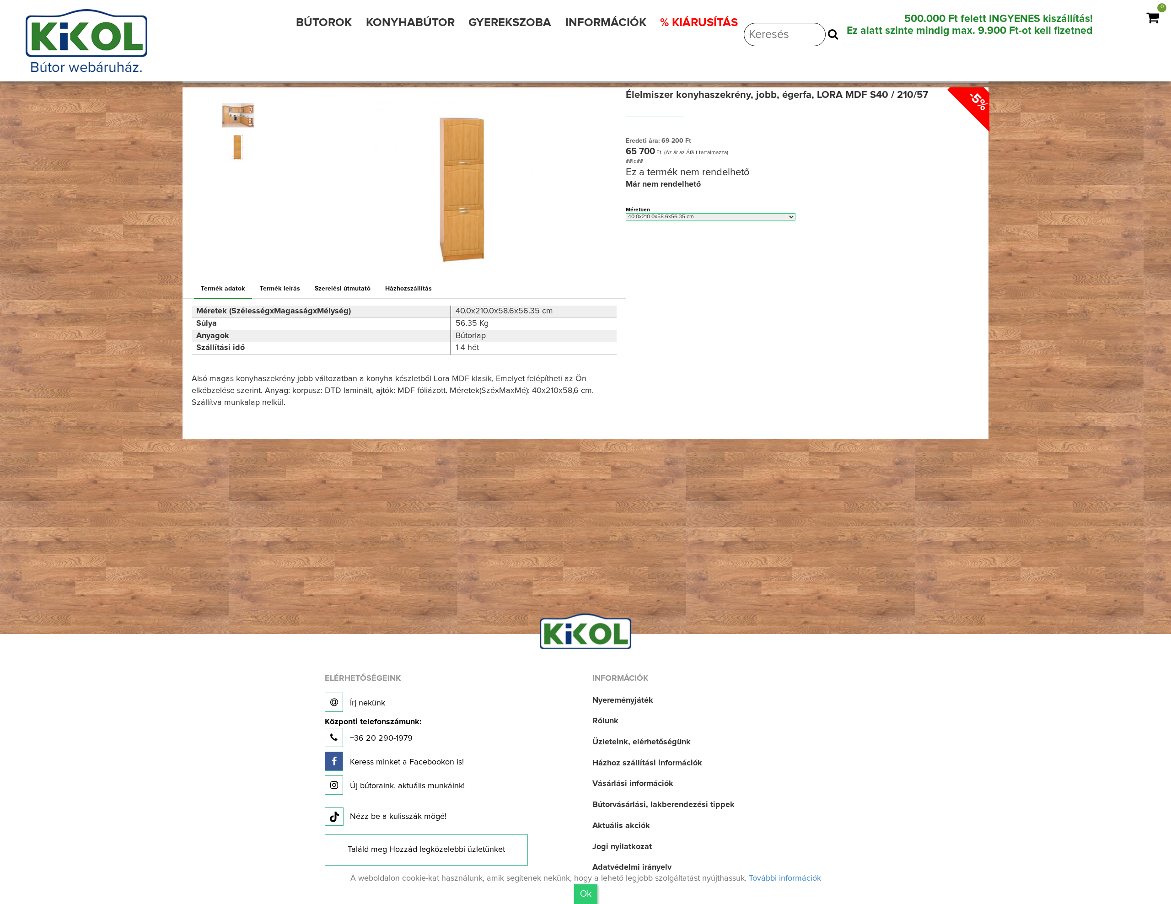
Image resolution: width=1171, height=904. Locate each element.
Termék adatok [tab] (223, 288)
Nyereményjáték (622, 700)
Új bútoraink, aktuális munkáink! (406, 786)
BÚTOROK (324, 22)
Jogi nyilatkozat (622, 847)
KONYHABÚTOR (410, 22)
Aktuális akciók (621, 826)
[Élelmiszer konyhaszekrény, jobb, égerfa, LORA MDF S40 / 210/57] (238, 115)
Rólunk (605, 721)
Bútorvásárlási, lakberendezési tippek (663, 805)
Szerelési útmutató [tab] (343, 288)
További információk (785, 878)
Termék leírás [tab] (280, 288)
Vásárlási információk (632, 784)
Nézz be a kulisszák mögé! (398, 817)
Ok (585, 894)
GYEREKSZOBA (509, 22)
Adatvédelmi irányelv (631, 867)
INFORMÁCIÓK (605, 22)
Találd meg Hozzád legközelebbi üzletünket (426, 849)
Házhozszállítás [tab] (408, 288)
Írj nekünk (366, 703)
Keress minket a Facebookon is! (406, 762)
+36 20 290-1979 (373, 730)
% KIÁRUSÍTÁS (699, 22)
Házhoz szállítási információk (647, 763)
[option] (242, 115)
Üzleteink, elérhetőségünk (641, 742)
